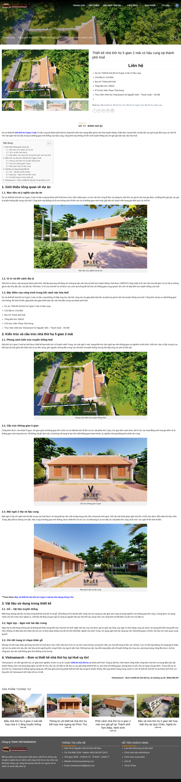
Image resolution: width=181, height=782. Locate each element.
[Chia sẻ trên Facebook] (95, 111)
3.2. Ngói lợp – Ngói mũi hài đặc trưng (21, 175)
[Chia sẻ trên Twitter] (99, 111)
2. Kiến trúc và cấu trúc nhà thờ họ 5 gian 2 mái (22, 158)
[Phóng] (5, 95)
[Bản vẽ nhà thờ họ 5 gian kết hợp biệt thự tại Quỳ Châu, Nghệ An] (158, 706)
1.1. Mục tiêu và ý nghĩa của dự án (19, 150)
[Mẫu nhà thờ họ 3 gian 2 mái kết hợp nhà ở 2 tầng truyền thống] (23, 706)
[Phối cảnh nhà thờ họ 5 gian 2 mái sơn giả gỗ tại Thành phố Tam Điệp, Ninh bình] (113, 706)
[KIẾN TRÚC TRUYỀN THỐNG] (16, 5)
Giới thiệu (94, 5)
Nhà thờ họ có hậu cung (153, 105)
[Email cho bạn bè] (103, 111)
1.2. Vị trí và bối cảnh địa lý (16, 152)
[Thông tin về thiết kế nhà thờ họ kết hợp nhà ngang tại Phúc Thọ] (68, 706)
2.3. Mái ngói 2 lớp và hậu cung (18, 166)
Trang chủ (79, 5)
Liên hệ (127, 761)
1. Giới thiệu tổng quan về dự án (16, 147)
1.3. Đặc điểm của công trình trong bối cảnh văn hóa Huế (28, 155)
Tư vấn (165, 5)
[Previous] (6, 74)
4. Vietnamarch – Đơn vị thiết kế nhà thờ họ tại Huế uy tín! (26, 180)
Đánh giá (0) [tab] (95, 126)
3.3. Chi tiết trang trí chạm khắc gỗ (19, 177)
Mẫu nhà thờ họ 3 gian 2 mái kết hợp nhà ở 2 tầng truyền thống (23, 723)
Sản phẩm (150, 5)
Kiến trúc (132, 5)
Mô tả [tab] (82, 126)
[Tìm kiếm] (177, 6)
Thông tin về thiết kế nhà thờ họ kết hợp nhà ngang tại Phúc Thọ (68, 723)
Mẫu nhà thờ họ (112, 5)
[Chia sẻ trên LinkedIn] (112, 111)
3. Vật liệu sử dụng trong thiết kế (16, 169)
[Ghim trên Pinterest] (108, 111)
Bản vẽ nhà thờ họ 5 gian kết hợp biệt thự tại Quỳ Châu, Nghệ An (158, 723)
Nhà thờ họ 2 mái (51, 37)
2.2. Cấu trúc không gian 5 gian (18, 163)
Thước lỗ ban (130, 766)
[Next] (84, 74)
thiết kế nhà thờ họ (80, 663)
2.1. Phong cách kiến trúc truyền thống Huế (23, 161)
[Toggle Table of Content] (48, 143)
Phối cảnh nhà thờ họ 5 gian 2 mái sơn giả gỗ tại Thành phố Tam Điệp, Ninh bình (113, 724)
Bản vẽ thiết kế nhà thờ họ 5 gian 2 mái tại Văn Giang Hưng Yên (44, 597)
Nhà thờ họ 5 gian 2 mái (79, 37)
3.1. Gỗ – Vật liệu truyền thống (18, 172)
